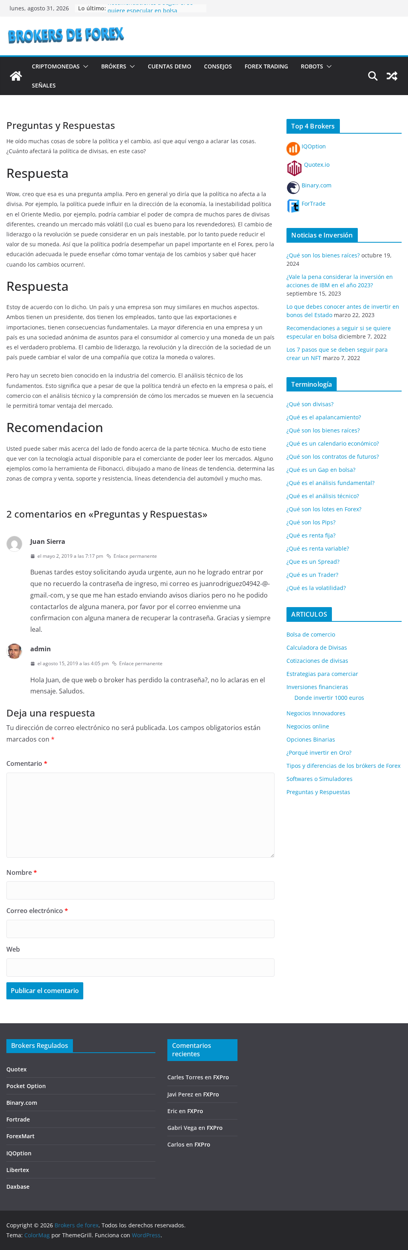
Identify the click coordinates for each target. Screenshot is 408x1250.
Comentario (26, 763)
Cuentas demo (169, 66)
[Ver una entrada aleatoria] (392, 76)
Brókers (113, 66)
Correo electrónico (37, 910)
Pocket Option (26, 1086)
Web (13, 949)
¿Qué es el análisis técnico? (322, 496)
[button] (84, 66)
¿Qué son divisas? (309, 404)
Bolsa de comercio (310, 634)
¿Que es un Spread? (312, 561)
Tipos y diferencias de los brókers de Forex (343, 765)
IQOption (313, 146)
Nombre (21, 872)
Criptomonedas (56, 66)
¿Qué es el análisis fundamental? (330, 483)
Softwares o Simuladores (319, 779)
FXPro (221, 1077)
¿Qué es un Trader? (312, 574)
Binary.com (316, 185)
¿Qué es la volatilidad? (316, 588)
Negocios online (307, 726)
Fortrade (18, 1119)
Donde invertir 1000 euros (329, 697)
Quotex (16, 1069)
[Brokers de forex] (16, 76)
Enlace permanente (135, 556)
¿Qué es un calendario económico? (332, 443)
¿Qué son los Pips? (310, 522)
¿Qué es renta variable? (317, 548)
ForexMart (20, 1136)
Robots (312, 66)
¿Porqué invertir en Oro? (318, 752)
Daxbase (17, 1186)
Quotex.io (316, 164)
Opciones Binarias (310, 739)
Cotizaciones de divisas (317, 660)
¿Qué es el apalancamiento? (323, 417)
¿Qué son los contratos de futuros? (332, 456)
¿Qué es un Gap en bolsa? (320, 469)
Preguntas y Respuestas (318, 792)
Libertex (17, 1170)
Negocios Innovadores (315, 713)
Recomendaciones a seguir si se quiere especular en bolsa (150, 12)
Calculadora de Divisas (316, 647)
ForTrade (313, 203)
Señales (44, 85)
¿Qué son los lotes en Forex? (323, 509)
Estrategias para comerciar (322, 674)
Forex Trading (266, 66)
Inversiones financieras (317, 687)
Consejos (218, 66)
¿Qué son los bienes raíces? (323, 255)
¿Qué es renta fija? (310, 535)
